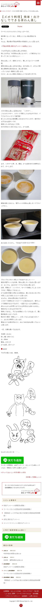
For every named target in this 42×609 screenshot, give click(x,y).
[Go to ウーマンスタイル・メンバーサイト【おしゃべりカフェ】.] (0, 11)
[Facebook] (21, 605)
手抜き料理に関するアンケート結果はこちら (17, 46)
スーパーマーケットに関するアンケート (17, 523)
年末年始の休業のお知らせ (12, 553)
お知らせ (6, 550)
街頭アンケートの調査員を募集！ (15, 505)
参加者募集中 (7, 563)
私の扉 (36, 591)
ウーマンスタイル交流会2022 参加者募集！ (18, 509)
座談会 (12, 577)
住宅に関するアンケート (12, 519)
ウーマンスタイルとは (24, 593)
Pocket (20, 26)
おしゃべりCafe (16, 591)
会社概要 (35, 593)
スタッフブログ (27, 591)
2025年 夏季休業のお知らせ (13, 560)
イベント (6, 570)
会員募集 (6, 591)
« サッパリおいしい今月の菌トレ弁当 (13, 472)
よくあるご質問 (10, 593)
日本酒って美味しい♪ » (33, 477)
